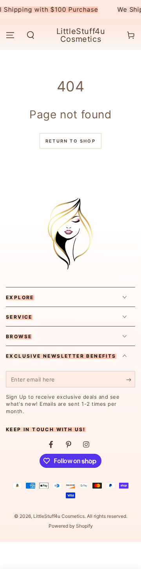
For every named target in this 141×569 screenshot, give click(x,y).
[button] (30, 35)
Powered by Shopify (71, 526)
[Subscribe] (130, 379)
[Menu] (10, 35)
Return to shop (70, 141)
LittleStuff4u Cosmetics (59, 516)
